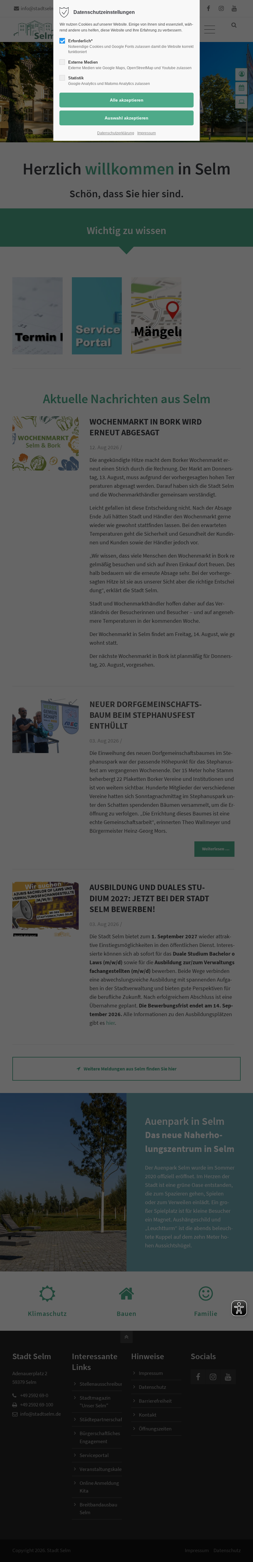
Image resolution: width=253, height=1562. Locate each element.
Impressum (146, 133)
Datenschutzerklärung (115, 133)
